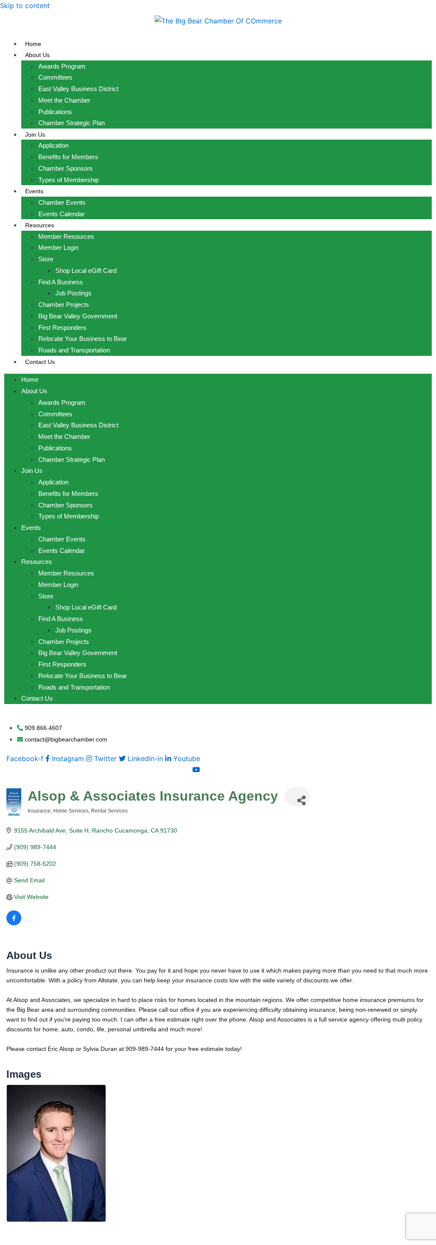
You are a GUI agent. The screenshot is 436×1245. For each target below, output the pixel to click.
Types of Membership (68, 179)
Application (53, 145)
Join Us (35, 134)
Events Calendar (61, 214)
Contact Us (40, 361)
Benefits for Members (68, 156)
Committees (55, 77)
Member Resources (66, 236)
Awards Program (62, 66)
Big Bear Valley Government (77, 316)
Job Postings (73, 293)
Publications (55, 111)
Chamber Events (62, 202)
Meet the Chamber (64, 100)
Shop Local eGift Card (86, 270)
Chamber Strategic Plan (71, 122)
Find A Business (60, 282)
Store (45, 259)
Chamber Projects (63, 304)
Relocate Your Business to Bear (82, 338)
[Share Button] (297, 796)
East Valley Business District (78, 88)
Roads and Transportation (74, 350)
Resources (39, 225)
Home (33, 43)
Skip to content (25, 5)
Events (34, 191)
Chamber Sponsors (65, 168)
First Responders (62, 327)
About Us (37, 55)
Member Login (58, 247)
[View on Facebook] (13, 923)
